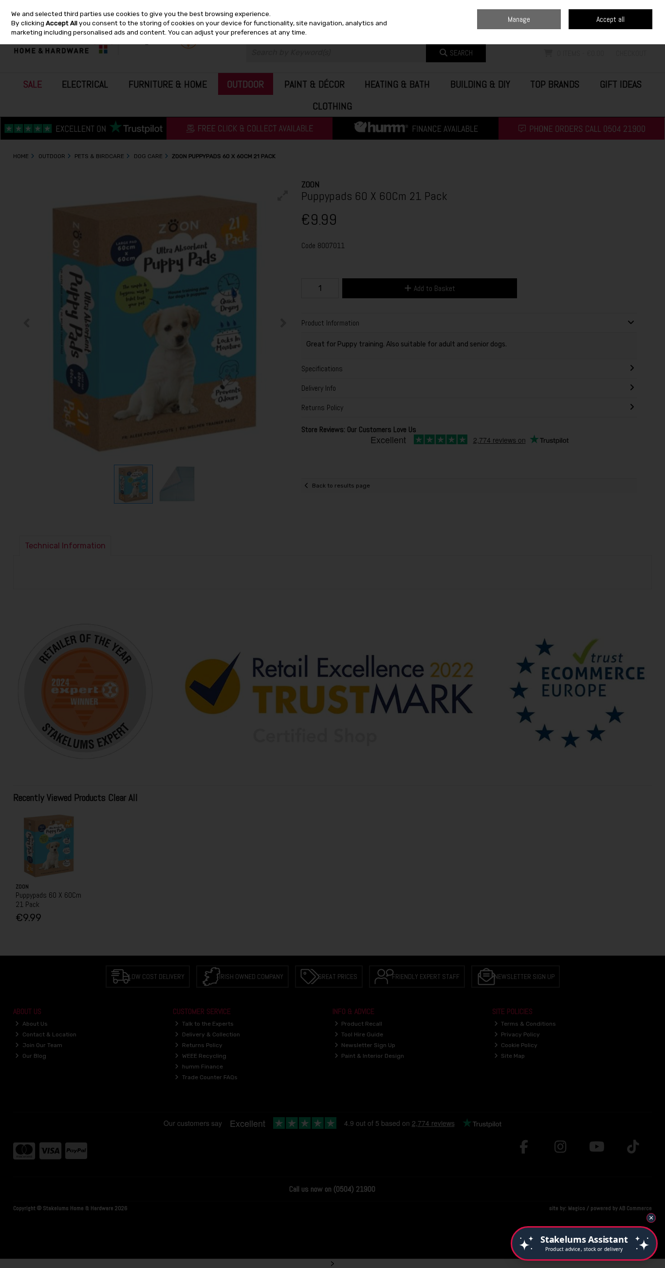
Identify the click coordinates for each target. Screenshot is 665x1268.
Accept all (610, 19)
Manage (519, 19)
